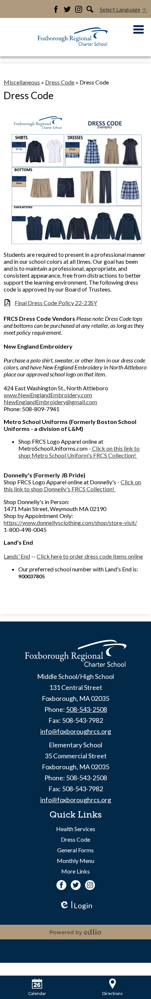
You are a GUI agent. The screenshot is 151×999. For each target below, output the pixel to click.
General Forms (75, 849)
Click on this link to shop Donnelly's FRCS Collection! (72, 485)
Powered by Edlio (75, 932)
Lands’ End (17, 556)
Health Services (75, 828)
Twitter (67, 9)
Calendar (37, 993)
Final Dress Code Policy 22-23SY (56, 302)
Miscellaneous (22, 82)
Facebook (55, 9)
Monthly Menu (75, 860)
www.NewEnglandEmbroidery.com (48, 394)
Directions (112, 993)
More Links (75, 871)
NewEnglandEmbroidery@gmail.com (50, 401)
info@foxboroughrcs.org (75, 731)
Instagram (78, 9)
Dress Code (59, 82)
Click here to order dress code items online (90, 556)
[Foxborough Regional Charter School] (72, 37)
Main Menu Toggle (138, 29)
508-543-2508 (86, 709)
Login (75, 905)
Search (89, 9)
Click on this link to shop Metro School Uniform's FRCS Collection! (79, 452)
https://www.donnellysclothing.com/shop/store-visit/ (70, 522)
